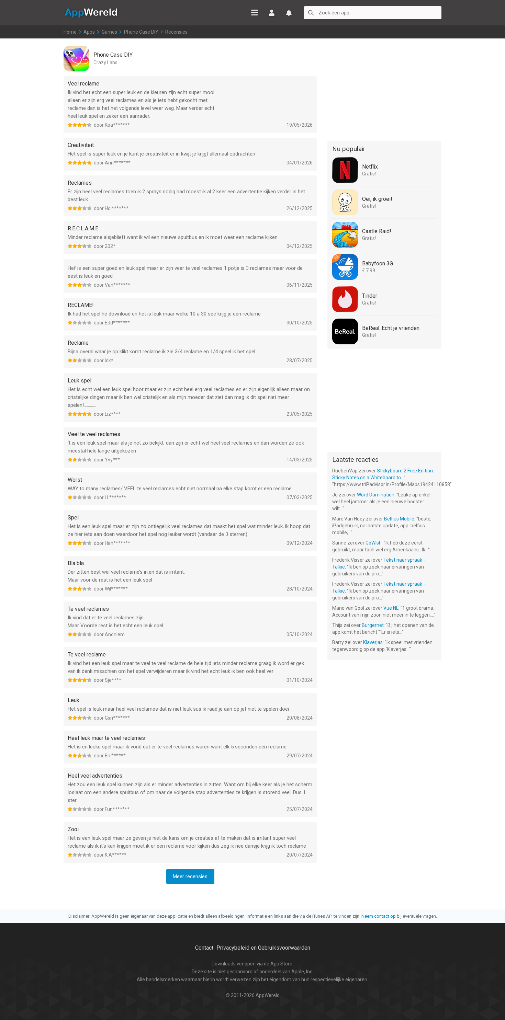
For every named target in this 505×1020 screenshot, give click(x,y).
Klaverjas (373, 642)
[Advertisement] (384, 88)
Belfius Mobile (399, 519)
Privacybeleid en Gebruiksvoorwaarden (263, 947)
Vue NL (391, 608)
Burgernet (373, 625)
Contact (204, 947)
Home (70, 32)
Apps (89, 32)
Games (109, 32)
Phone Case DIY (141, 32)
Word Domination (375, 494)
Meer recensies (190, 876)
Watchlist (289, 12)
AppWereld (91, 12)
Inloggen (272, 12)
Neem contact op (378, 916)
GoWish (374, 543)
